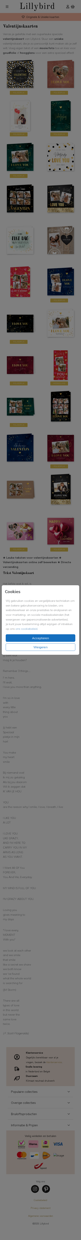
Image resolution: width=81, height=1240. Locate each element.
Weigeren (40, 647)
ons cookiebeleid (26, 629)
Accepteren (40, 638)
